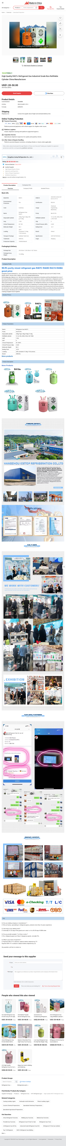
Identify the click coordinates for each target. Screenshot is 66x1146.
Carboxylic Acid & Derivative (26, 1101)
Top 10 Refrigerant (8, 1130)
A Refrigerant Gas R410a (9, 1126)
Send (16, 986)
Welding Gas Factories (27, 1118)
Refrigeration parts (22, 1085)
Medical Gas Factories (43, 1118)
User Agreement (42, 1139)
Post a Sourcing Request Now (51, 986)
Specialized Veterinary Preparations (32, 1105)
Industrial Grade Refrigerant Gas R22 (30, 1126)
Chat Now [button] (50, 93)
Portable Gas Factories (9, 1122)
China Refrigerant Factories (10, 1118)
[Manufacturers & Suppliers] (33, 3)
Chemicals (8, 12)
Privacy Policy (58, 1139)
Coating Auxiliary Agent (9, 1101)
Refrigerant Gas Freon (45, 1122)
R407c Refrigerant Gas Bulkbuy (25, 1130)
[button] (58, 188)
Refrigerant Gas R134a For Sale (27, 1122)
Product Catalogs (26, 1081)
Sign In (4, 177)
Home (3, 12)
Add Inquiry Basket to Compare (33, 65)
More (3, 1133)
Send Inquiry (17, 93)
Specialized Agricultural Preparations (13, 1109)
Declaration (50, 1139)
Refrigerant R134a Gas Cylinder (51, 1126)
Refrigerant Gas (6, 1085)
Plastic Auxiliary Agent (43, 1101)
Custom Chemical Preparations (11, 1105)
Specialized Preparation (18, 12)
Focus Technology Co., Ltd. (21, 1139)
